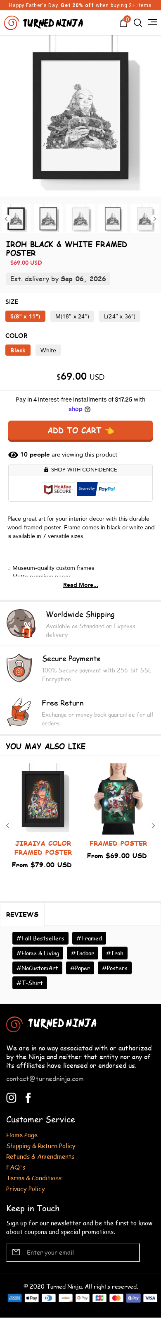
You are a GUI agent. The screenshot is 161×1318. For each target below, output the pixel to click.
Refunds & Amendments (40, 1156)
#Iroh (114, 953)
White (48, 350)
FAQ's (15, 1167)
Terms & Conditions (34, 1177)
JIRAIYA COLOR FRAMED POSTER (43, 847)
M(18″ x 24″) (72, 317)
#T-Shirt (30, 983)
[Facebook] (28, 1096)
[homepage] (44, 21)
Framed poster (118, 843)
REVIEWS (22, 914)
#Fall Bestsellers (40, 938)
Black (18, 350)
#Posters (115, 968)
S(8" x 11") (25, 317)
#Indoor (82, 953)
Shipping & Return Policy (41, 1145)
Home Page (22, 1134)
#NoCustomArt (37, 968)
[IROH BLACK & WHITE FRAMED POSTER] (80, 115)
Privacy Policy (25, 1188)
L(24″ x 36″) (119, 317)
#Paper (80, 968)
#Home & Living (38, 953)
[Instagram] (11, 1096)
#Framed (89, 938)
